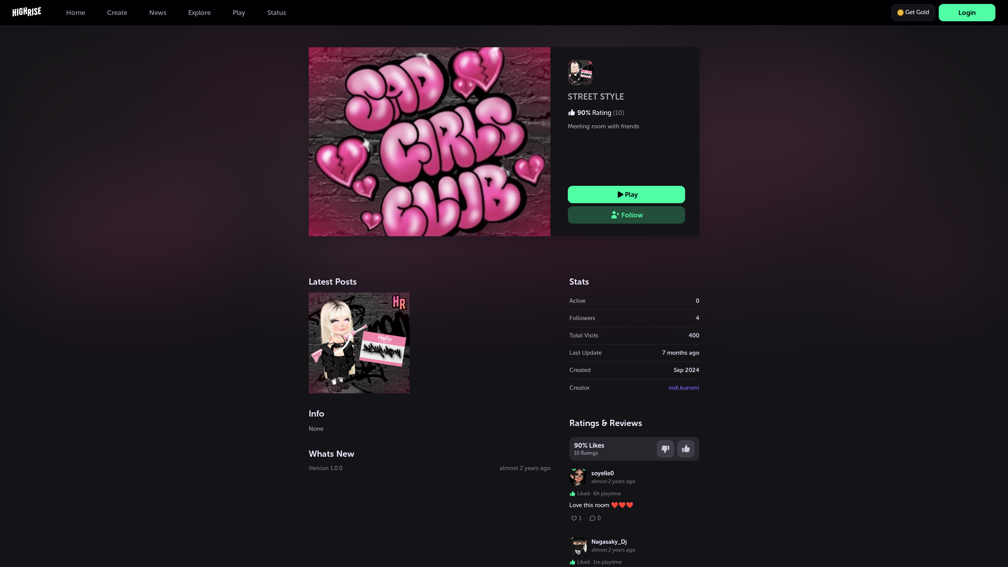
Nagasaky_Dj (609, 541)
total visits (583, 335)
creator (579, 387)
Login (967, 13)
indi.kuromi (684, 387)
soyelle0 (602, 473)
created (580, 370)
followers (582, 318)
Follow (632, 215)
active (577, 300)
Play (631, 194)
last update (585, 352)
